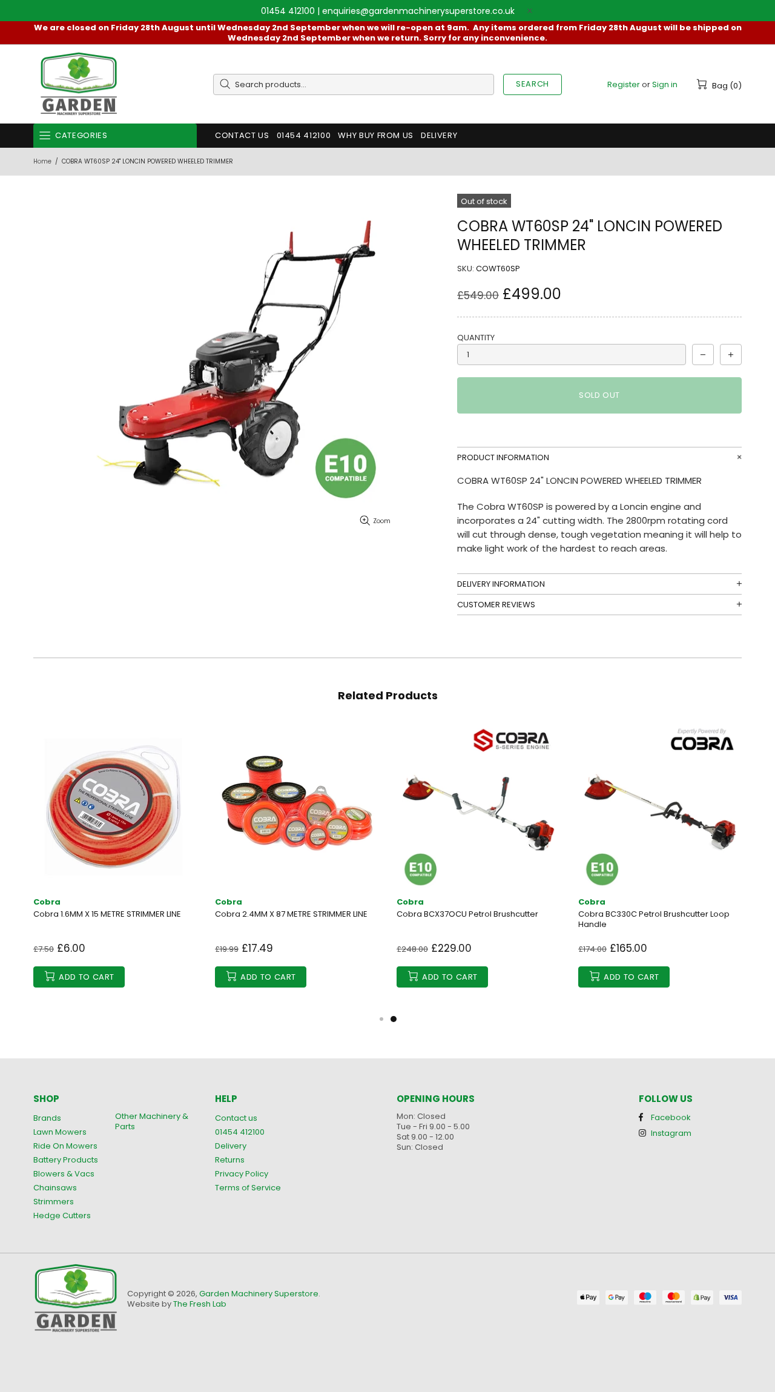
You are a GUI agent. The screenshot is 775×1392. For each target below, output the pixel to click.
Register (623, 84)
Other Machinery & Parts (151, 1121)
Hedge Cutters (62, 1215)
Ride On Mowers (65, 1146)
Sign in (665, 84)
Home (42, 161)
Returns (230, 1160)
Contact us (236, 1118)
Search (532, 84)
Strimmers (53, 1201)
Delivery (230, 1146)
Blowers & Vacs (63, 1174)
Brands (47, 1118)
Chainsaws (55, 1188)
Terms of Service (248, 1188)
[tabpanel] (478, 868)
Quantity (476, 337)
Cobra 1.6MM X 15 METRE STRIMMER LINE (107, 914)
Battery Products (65, 1160)
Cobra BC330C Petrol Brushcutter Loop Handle (654, 919)
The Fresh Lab (199, 1304)
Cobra (47, 902)
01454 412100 (288, 11)
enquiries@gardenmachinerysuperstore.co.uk (418, 11)
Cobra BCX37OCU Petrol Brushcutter (467, 914)
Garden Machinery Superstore (78, 84)
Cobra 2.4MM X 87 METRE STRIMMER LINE (291, 914)
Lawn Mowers (60, 1132)
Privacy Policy (241, 1174)
